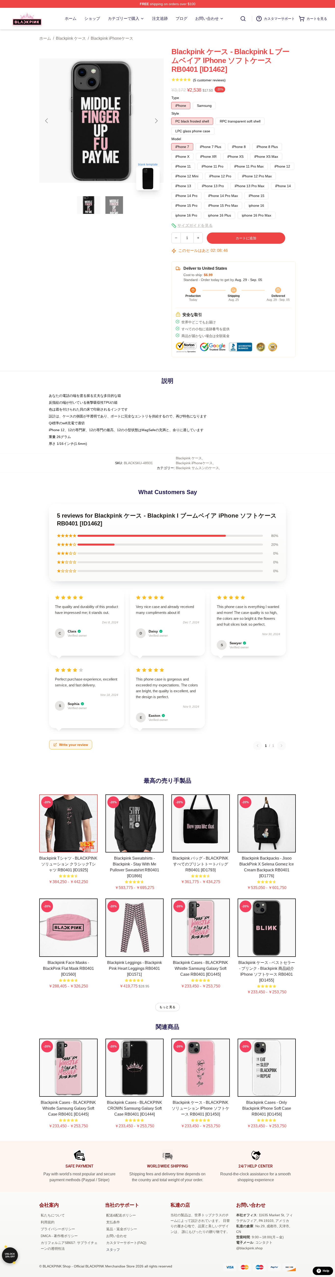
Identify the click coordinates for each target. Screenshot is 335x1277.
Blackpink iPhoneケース (112, 38)
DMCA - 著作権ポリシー (59, 1236)
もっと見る (167, 1007)
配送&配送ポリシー (121, 1215)
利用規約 (47, 1222)
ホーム (45, 38)
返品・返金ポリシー (121, 1229)
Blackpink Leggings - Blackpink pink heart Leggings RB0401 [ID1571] (134, 968)
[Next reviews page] (281, 745)
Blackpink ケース (71, 38)
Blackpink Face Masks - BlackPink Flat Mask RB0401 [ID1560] (68, 968)
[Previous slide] (47, 121)
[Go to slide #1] (89, 205)
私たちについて (53, 1215)
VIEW (68, 848)
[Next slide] (156, 121)
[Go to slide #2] (114, 205)
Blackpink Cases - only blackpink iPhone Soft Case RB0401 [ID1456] (266, 1108)
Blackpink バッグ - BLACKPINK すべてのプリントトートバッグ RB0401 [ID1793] (200, 864)
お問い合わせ (116, 1236)
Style (175, 113)
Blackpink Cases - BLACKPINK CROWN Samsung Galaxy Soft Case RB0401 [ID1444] (134, 1108)
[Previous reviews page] (257, 745)
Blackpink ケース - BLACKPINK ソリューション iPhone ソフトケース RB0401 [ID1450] (200, 1108)
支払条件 (113, 1222)
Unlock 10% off (10, 1255)
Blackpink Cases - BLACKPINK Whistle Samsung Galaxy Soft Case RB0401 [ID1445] (200, 968)
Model (176, 139)
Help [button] (326, 1271)
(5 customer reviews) (209, 80)
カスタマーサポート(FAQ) (126, 1243)
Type (175, 98)
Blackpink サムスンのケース (197, 468)
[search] (243, 19)
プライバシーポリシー (58, 1229)
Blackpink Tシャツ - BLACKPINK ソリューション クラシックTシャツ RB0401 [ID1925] (68, 864)
